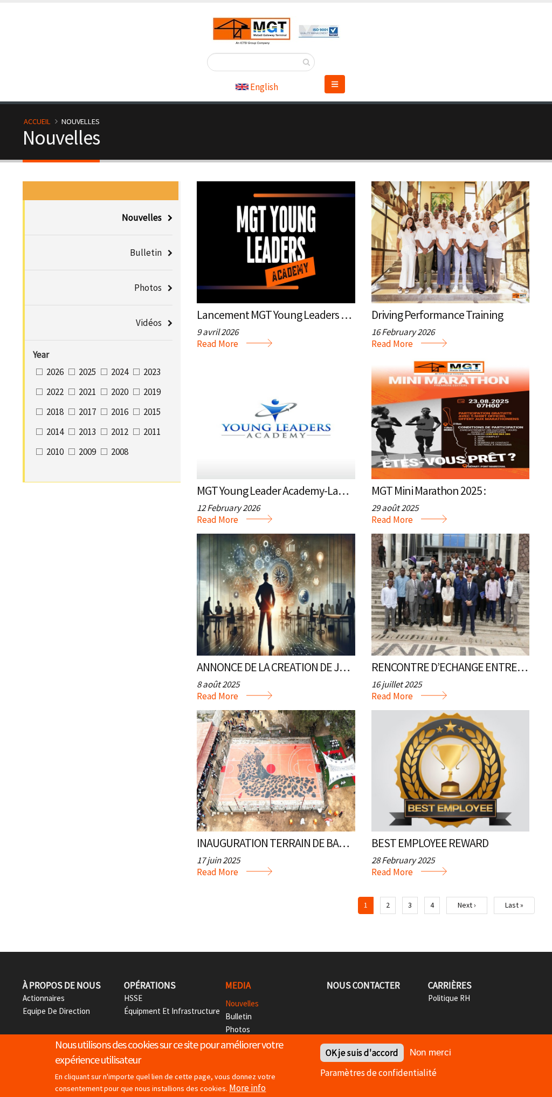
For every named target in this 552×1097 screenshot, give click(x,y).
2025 (87, 372)
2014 (55, 432)
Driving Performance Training (437, 314)
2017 (87, 412)
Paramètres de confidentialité (378, 1073)
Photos (148, 288)
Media (238, 985)
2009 (87, 452)
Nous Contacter (363, 985)
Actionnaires (44, 998)
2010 (55, 452)
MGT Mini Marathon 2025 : (428, 490)
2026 (55, 372)
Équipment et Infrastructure (172, 1011)
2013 (87, 432)
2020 (119, 392)
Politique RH (449, 998)
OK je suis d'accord (362, 1053)
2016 (119, 412)
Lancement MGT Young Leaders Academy (289, 314)
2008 (119, 452)
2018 (55, 412)
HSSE (133, 998)
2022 (55, 392)
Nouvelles (142, 217)
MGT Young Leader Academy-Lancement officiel (304, 490)
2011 (152, 432)
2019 (152, 392)
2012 (119, 432)
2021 (87, 392)
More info (247, 1088)
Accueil (37, 121)
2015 (152, 412)
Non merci (430, 1052)
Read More (217, 344)
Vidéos (149, 323)
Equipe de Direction (56, 1011)
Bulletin (146, 252)
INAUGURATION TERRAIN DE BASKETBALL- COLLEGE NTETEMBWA (346, 842)
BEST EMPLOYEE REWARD (429, 842)
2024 (119, 372)
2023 (152, 372)
